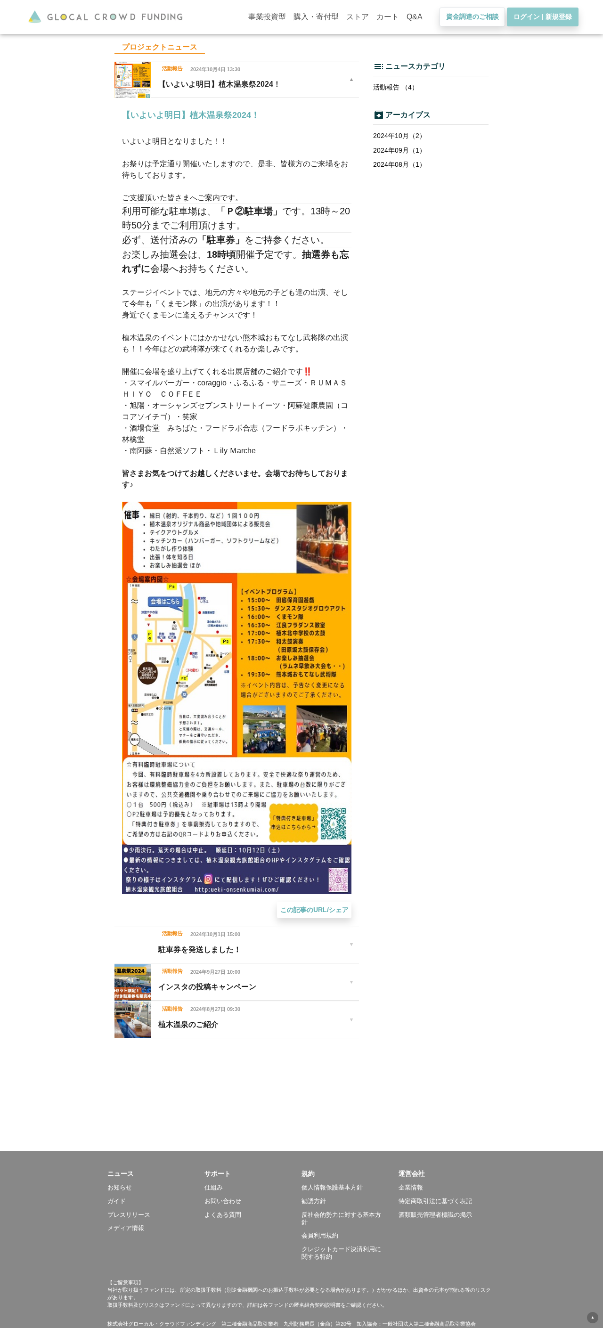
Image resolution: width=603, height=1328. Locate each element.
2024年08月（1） (399, 164)
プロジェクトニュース (159, 47)
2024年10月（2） (399, 135)
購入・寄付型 (316, 17)
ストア (357, 17)
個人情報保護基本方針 (332, 1187)
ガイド (116, 1201)
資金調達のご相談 (472, 16)
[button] (155, 1173)
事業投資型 (267, 17)
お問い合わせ (222, 1201)
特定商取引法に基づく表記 (435, 1201)
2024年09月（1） (399, 150)
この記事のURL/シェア (314, 909)
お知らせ (119, 1187)
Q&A (415, 17)
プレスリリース (128, 1214)
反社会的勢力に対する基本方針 (341, 1218)
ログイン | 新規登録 (542, 16)
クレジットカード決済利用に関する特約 (341, 1253)
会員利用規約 (320, 1235)
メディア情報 (125, 1227)
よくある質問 (222, 1214)
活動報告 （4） (395, 87)
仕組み (213, 1187)
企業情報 (411, 1187)
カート (387, 17)
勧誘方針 (314, 1201)
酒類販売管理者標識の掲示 (435, 1214)
